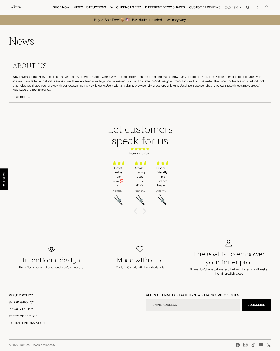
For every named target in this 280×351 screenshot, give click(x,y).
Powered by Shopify (43, 345)
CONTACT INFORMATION (27, 323)
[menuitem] (61, 7)
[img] (140, 149)
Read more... (21, 97)
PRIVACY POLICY (21, 309)
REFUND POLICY (21, 295)
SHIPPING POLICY (21, 302)
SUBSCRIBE (256, 305)
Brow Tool (25, 345)
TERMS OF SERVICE (23, 316)
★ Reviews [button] (4, 179)
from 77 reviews (140, 153)
